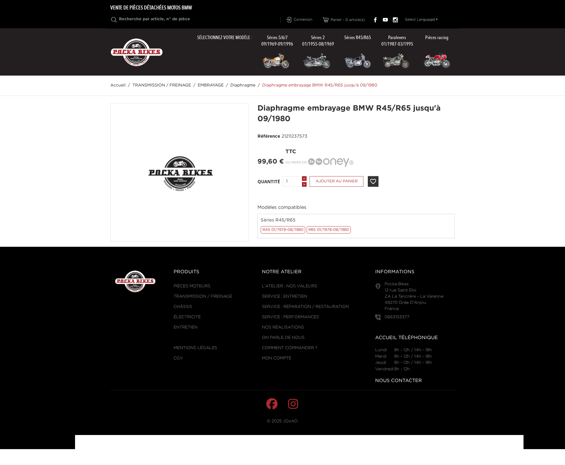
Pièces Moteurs (192, 286)
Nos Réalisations (283, 327)
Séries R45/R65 (278, 220)
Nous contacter (398, 381)
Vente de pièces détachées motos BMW (151, 7)
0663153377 (397, 317)
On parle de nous (283, 337)
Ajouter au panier (337, 181)
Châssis (183, 307)
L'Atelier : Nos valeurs (289, 286)
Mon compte (276, 358)
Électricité (187, 317)
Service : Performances (290, 317)
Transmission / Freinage (203, 296)
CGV (178, 358)
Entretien (185, 327)
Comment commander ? (289, 348)
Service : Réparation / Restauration (305, 307)
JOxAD (290, 421)
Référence (268, 136)
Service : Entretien (284, 296)
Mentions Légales (195, 348)
